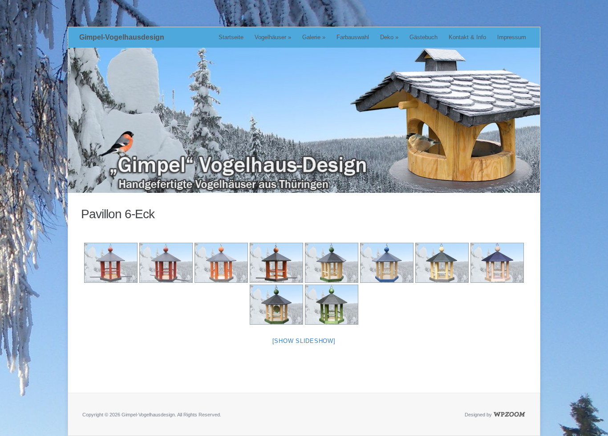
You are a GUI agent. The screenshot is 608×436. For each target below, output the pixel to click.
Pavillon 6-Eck (117, 214)
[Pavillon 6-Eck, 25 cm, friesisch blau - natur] (386, 263)
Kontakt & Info (467, 37)
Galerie (313, 37)
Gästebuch (423, 37)
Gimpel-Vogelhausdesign (121, 37)
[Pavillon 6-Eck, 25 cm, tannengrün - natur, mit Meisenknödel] (276, 305)
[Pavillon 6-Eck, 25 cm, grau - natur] (442, 263)
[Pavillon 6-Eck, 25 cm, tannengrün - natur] (331, 263)
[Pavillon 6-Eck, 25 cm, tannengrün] (331, 305)
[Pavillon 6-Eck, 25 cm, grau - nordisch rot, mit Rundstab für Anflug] (276, 263)
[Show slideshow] (304, 341)
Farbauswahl (352, 37)
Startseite (231, 37)
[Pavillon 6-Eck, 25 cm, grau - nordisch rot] (221, 263)
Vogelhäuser (273, 37)
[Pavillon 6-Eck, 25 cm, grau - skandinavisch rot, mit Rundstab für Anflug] (111, 263)
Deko (389, 37)
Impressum (511, 37)
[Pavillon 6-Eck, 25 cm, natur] (497, 263)
